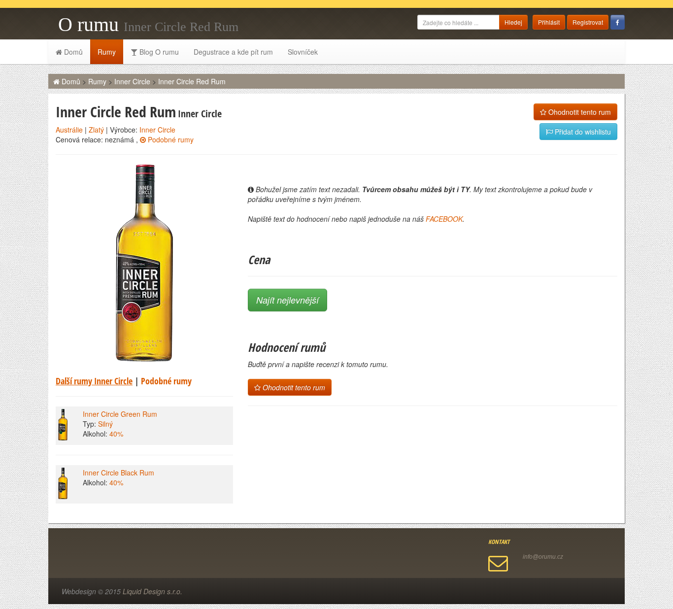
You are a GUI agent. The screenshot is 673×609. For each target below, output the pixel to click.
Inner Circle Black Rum (118, 472)
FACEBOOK (444, 219)
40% (116, 434)
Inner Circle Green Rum (120, 414)
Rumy (107, 52)
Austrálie (69, 130)
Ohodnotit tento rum (578, 112)
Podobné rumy (170, 139)
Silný (105, 424)
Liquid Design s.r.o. (152, 591)
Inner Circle (132, 81)
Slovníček (303, 52)
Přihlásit (549, 22)
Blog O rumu (158, 52)
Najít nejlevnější (287, 300)
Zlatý (96, 130)
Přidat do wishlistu (582, 131)
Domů (72, 52)
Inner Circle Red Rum (192, 81)
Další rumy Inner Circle (94, 381)
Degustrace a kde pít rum (233, 52)
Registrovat (587, 22)
